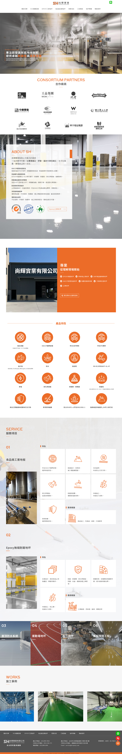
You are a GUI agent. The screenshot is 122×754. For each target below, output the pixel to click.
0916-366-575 (48, 743)
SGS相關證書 (34, 9)
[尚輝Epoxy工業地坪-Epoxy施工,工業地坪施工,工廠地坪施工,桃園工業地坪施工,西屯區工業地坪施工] (61, 3)
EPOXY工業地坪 (47, 9)
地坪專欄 (89, 9)
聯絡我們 (97, 9)
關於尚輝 (24, 9)
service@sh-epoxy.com (72, 745)
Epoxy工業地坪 (55, 209)
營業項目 (54, 733)
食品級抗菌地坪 (60, 9)
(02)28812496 (44, 745)
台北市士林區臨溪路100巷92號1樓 (79, 741)
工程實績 (63, 733)
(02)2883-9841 (45, 741)
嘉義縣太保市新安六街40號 (80, 743)
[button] (60, 72)
